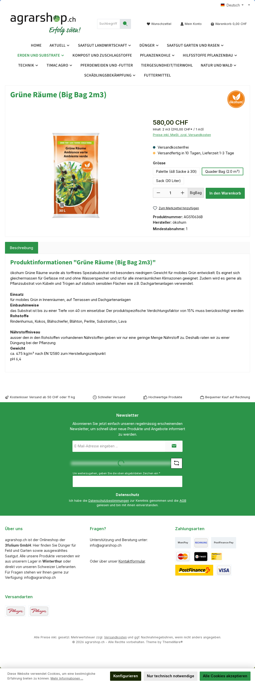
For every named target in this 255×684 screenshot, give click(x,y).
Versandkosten (115, 637)
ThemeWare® (172, 642)
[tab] (21, 248)
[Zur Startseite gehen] (46, 23)
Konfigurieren (125, 676)
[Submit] (174, 446)
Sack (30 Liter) (168, 181)
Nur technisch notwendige (170, 676)
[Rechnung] (201, 542)
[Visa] (223, 570)
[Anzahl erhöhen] (182, 192)
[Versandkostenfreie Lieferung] (15, 611)
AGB (183, 500)
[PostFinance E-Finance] (194, 570)
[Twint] (200, 556)
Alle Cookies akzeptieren (225, 676)
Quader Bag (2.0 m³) (222, 171)
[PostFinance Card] (216, 556)
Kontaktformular (132, 561)
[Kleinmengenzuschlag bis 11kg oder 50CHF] (38, 611)
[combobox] (108, 24)
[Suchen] (125, 24)
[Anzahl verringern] (158, 192)
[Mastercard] (183, 556)
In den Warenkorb (225, 193)
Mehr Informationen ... (67, 678)
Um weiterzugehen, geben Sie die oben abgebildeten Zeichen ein (116, 473)
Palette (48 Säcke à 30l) (176, 171)
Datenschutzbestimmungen (108, 500)
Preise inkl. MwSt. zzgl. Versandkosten (182, 135)
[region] (76, 171)
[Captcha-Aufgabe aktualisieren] (176, 463)
